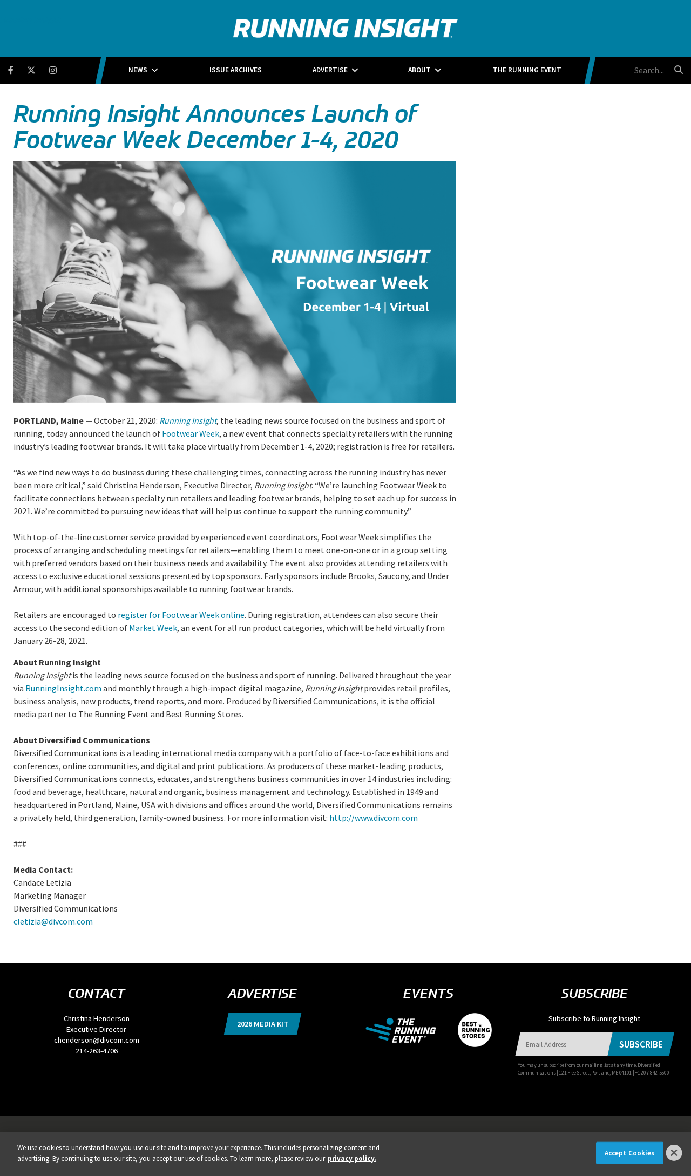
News (137, 69)
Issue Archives (235, 69)
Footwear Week (190, 433)
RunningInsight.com (63, 688)
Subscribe (640, 1044)
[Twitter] (38, 68)
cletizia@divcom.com (53, 921)
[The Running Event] (406, 1029)
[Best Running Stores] (469, 1029)
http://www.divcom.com (373, 817)
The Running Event (527, 69)
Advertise (330, 69)
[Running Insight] (345, 28)
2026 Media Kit (262, 1024)
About (419, 69)
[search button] (677, 69)
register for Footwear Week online (181, 614)
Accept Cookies (630, 1153)
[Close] (674, 1153)
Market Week (153, 627)
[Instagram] (59, 68)
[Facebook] (17, 68)
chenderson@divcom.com (96, 1040)
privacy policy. (352, 1158)
